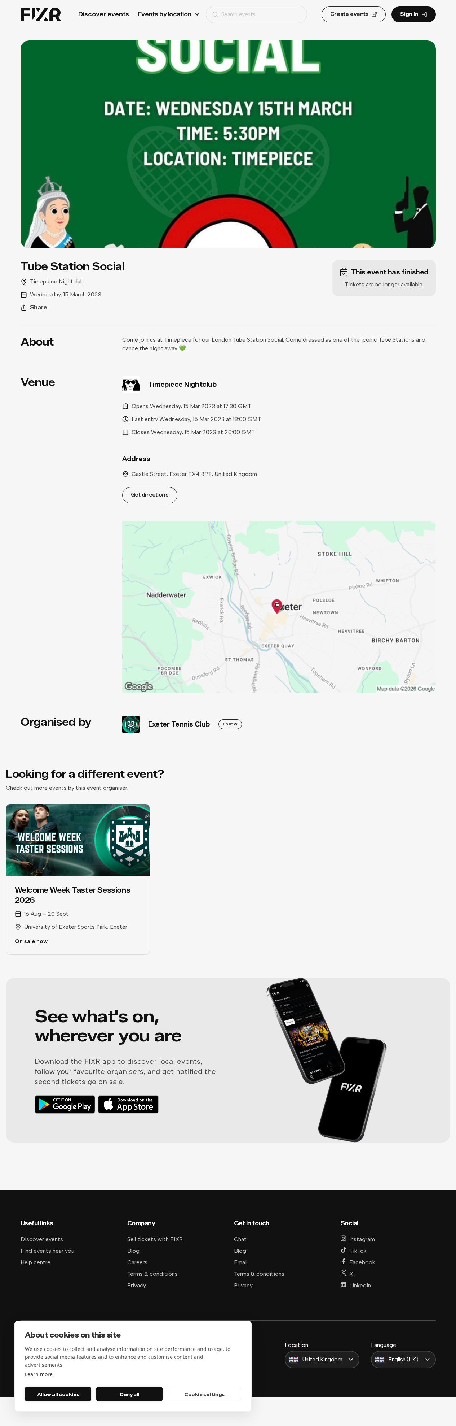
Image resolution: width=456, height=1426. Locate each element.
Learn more (39, 1374)
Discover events (103, 14)
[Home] (41, 15)
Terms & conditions (152, 1273)
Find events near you (47, 1250)
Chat (240, 1239)
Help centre (35, 1262)
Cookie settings (204, 1394)
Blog (133, 1250)
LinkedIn (360, 1285)
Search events (238, 14)
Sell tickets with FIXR (155, 1239)
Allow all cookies (58, 1394)
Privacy (136, 1285)
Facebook (362, 1262)
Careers (137, 1262)
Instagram (362, 1239)
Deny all (129, 1394)
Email (241, 1262)
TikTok (358, 1250)
